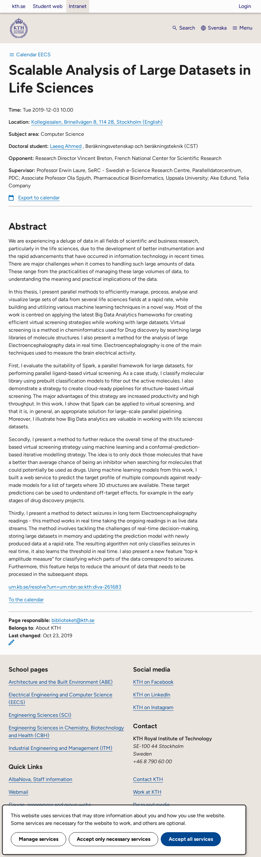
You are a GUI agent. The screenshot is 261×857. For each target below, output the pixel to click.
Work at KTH (147, 792)
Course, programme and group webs (50, 805)
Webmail (18, 792)
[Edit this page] (11, 642)
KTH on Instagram (153, 707)
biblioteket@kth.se (73, 620)
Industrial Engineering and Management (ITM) (60, 748)
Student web (47, 6)
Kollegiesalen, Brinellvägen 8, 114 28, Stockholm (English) (97, 122)
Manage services (38, 839)
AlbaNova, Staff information (40, 779)
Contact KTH (148, 779)
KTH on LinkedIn (151, 695)
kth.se (18, 6)
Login (245, 6)
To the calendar (26, 600)
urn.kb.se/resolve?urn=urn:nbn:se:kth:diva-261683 (65, 587)
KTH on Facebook (153, 682)
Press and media (151, 805)
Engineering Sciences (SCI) (40, 715)
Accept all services (191, 839)
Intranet (78, 6)
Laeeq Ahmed (65, 146)
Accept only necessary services (113, 839)
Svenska (217, 28)
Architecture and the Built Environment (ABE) (61, 682)
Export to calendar (39, 198)
